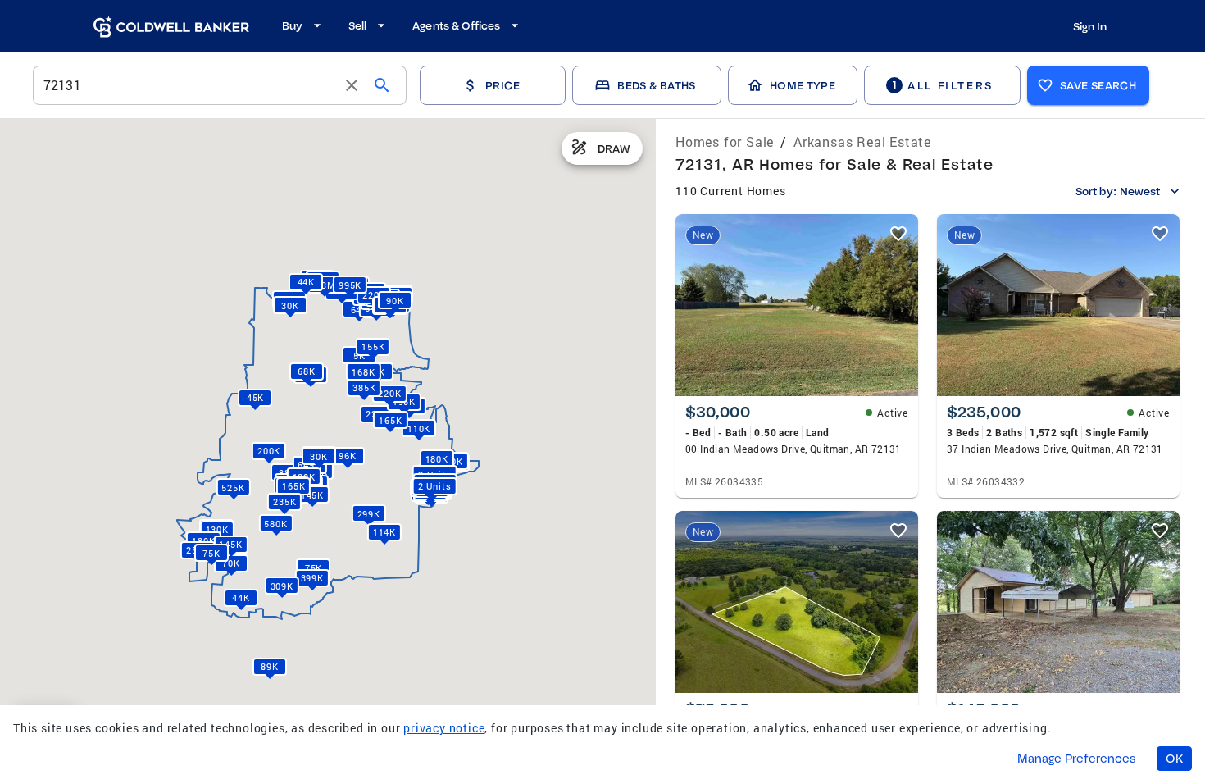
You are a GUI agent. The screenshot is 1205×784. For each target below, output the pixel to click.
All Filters (943, 85)
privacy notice (443, 728)
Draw (614, 148)
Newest (1140, 191)
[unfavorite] (898, 233)
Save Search (1098, 85)
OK (1174, 758)
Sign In (1090, 26)
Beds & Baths (656, 85)
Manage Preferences (1076, 758)
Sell (357, 25)
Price (502, 85)
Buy (292, 25)
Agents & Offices (456, 25)
